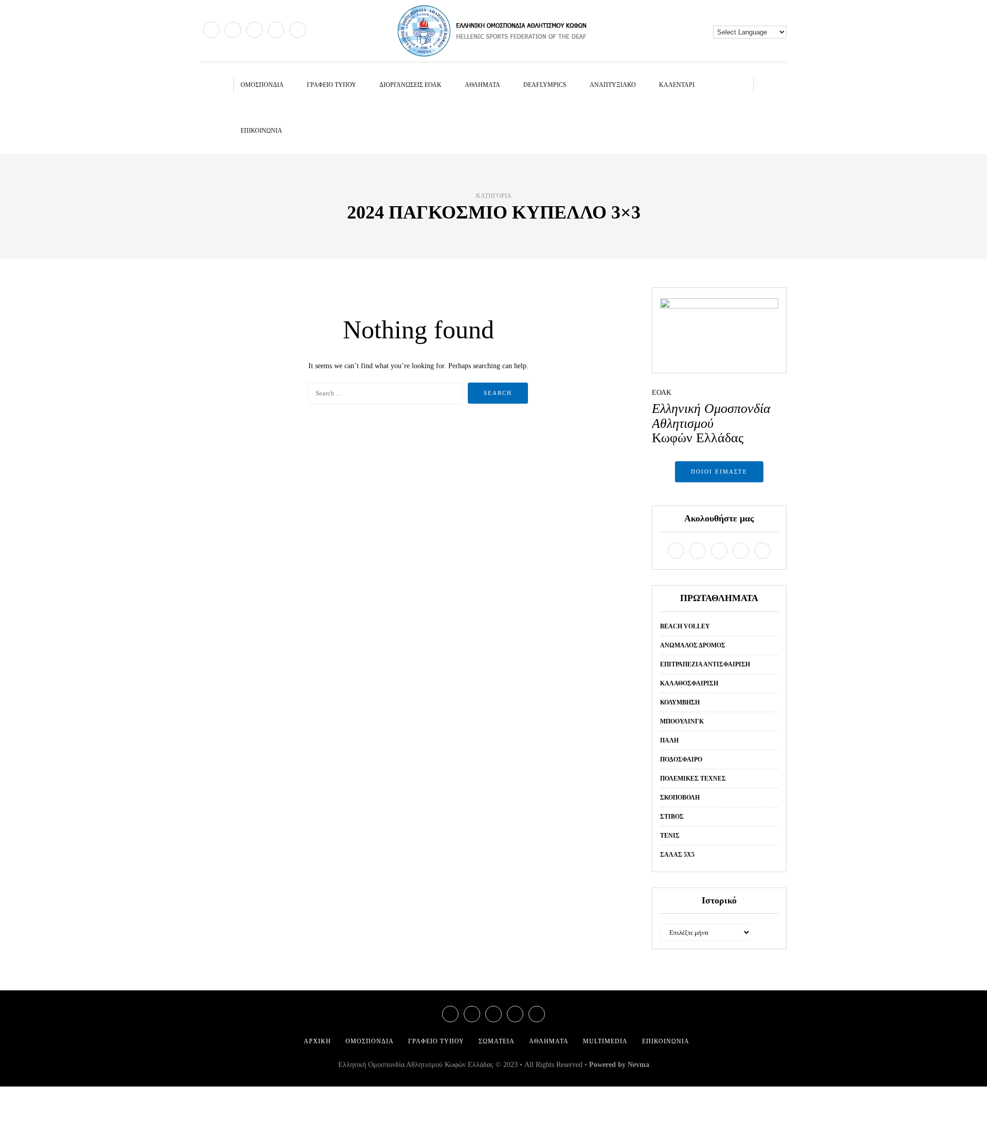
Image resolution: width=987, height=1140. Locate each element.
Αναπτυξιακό (613, 84)
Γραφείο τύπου (331, 84)
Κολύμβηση (680, 702)
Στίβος (672, 816)
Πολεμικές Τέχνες (693, 778)
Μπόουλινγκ (682, 721)
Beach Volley (685, 626)
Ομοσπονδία (262, 84)
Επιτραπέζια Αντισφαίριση (705, 664)
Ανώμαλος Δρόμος (692, 645)
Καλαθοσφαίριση (689, 683)
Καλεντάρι (676, 84)
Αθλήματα (482, 84)
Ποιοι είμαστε (719, 471)
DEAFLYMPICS (544, 84)
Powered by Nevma (619, 1065)
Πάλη (669, 740)
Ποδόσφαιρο (681, 759)
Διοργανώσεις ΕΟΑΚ (410, 84)
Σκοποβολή (680, 797)
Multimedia (605, 1041)
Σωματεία (497, 1041)
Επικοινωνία (261, 130)
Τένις (670, 835)
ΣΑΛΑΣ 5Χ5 (677, 854)
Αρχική (317, 1041)
